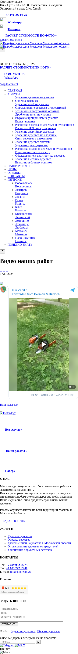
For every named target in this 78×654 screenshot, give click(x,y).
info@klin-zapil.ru (20, 571)
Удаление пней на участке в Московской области (39, 543)
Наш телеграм (9, 404)
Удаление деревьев (20, 536)
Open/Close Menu (11, 39)
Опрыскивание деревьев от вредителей (33, 546)
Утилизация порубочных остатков (30, 549)
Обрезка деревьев (19, 539)
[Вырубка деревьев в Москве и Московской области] (34, 44)
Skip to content (9, 84)
